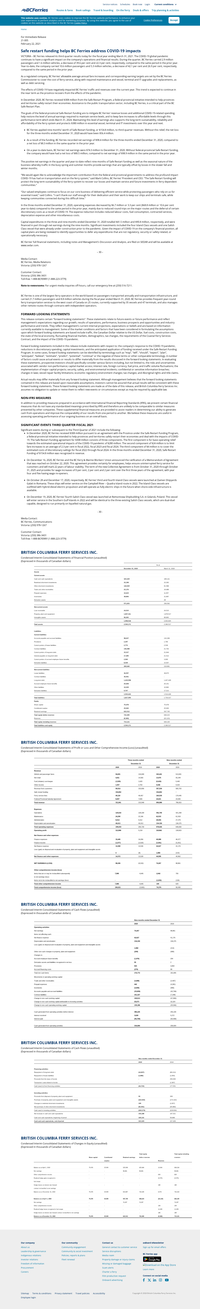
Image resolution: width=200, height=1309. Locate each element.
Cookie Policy (80, 23)
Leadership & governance (33, 1251)
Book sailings (83, 10)
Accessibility (99, 1293)
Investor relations (29, 1259)
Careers (25, 1271)
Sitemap (25, 1293)
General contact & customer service (119, 1247)
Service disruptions (111, 1251)
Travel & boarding (103, 10)
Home (24, 29)
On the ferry (123, 10)
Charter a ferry (109, 1271)
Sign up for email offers (154, 1247)
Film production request (114, 1276)
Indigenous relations (31, 1255)
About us (25, 1247)
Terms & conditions (41, 1293)
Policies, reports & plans (73, 1255)
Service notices (110, 4)
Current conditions (164, 4)
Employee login (28, 1297)
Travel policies (83, 1293)
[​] (149, 1281)
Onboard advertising (112, 1280)
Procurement (27, 1267)
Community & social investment (77, 1251)
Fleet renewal (68, 1259)
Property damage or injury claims (118, 1259)
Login (147, 4)
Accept (174, 20)
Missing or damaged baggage (116, 1263)
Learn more (148, 1269)
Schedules (125, 4)
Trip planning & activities (165, 10)
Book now (138, 4)
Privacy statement (63, 1293)
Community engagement (74, 1247)
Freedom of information (32, 1263)
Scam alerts (108, 1267)
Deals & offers (141, 10)
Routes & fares (65, 10)
